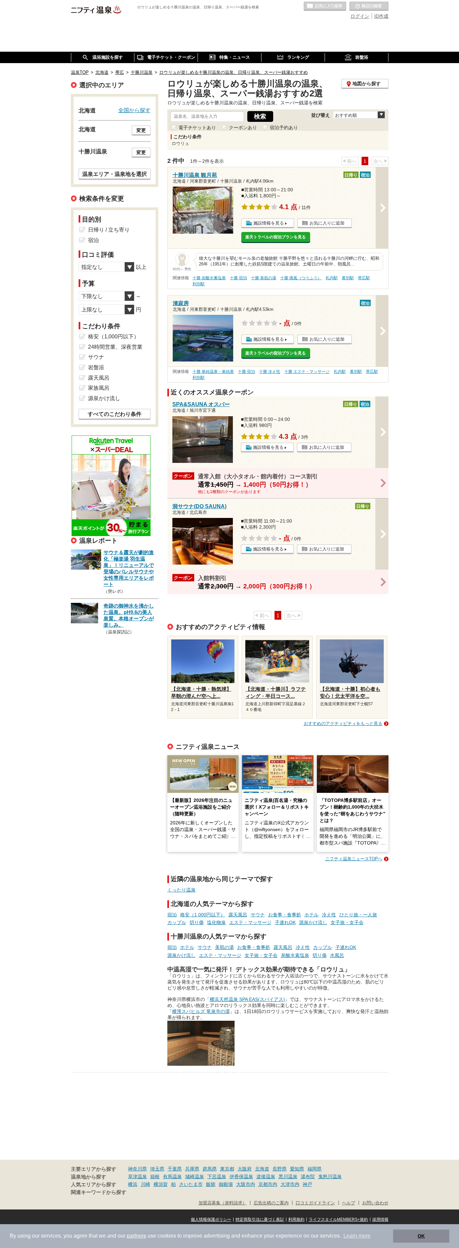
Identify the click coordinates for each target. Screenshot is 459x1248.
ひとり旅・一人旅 (358, 914)
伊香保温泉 (241, 1176)
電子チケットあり (197, 127)
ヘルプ (348, 1203)
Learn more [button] (357, 1236)
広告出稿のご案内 (271, 1203)
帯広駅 (364, 278)
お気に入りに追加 (326, 223)
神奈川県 (137, 1168)
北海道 (262, 1168)
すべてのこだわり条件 (114, 414)
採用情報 (380, 1219)
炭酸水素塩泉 (295, 955)
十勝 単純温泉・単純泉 (213, 371)
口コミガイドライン (315, 1203)
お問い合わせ (375, 1203)
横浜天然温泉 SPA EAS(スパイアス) (247, 999)
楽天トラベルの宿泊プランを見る (275, 237)
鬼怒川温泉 (330, 1176)
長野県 (280, 1168)
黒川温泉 (288, 1176)
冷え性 (329, 914)
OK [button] (421, 1236)
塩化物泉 (216, 922)
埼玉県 (157, 1168)
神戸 (307, 1184)
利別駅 (199, 284)
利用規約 (296, 1219)
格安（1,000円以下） (202, 914)
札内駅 (332, 278)
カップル (176, 922)
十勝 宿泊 (238, 278)
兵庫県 (192, 1168)
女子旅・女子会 (347, 922)
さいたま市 (191, 1184)
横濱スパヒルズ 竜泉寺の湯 (201, 1011)
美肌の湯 (224, 947)
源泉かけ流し (313, 922)
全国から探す (134, 110)
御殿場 (226, 1184)
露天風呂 (237, 914)
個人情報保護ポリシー (211, 1219)
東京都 (227, 1168)
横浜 (132, 1184)
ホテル (311, 914)
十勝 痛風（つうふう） (301, 278)
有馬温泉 (172, 1176)
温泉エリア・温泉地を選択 (114, 174)
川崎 (145, 1184)
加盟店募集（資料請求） (223, 1203)
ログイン (359, 16)
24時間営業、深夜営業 (115, 347)
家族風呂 (99, 388)
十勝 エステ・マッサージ (307, 371)
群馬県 (210, 1168)
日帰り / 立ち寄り (109, 230)
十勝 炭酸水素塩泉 (209, 278)
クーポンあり (243, 127)
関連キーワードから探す (98, 1192)
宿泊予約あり (284, 127)
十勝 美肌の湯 (263, 278)
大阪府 (245, 1168)
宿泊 (172, 914)
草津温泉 (137, 1176)
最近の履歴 (368, 6)
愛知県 (297, 1168)
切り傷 (197, 922)
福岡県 (314, 1168)
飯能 (210, 1184)
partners (136, 1236)
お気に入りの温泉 (325, 6)
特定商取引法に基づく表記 (260, 1219)
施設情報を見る (268, 223)
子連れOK (285, 922)
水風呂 (337, 955)
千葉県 (175, 1168)
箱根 (155, 1176)
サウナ (258, 914)
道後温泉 (265, 1176)
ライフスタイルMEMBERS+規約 (338, 1219)
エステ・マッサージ (250, 922)
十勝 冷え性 (269, 371)
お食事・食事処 (284, 914)
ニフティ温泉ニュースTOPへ (353, 858)
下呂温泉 (216, 1176)
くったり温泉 (181, 890)
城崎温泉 (194, 1176)
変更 (141, 130)
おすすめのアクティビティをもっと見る (343, 723)
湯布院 (308, 1176)
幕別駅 (348, 278)
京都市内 (267, 1184)
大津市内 (290, 1184)
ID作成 (381, 16)
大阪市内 (245, 1184)
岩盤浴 (96, 367)
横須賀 (161, 1184)
